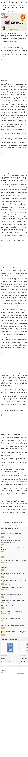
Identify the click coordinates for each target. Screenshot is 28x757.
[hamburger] (1, 2)
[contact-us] (26, 2)
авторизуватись (20, 672)
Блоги (4, 5)
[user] (21, 2)
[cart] (24, 2)
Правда (3, 658)
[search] (4, 2)
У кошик (10, 664)
